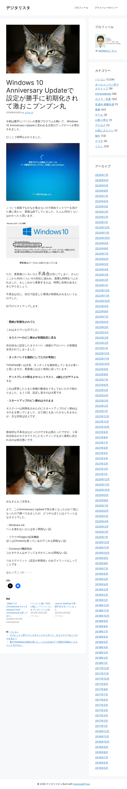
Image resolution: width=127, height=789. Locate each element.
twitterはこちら (107, 50)
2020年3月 (102, 526)
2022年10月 (102, 363)
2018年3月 (101, 652)
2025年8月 (101, 190)
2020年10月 (102, 489)
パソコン (14, 631)
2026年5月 (101, 185)
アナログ (100, 125)
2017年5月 (101, 705)
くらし (99, 146)
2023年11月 (102, 295)
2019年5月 (101, 579)
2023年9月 (102, 306)
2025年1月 (101, 222)
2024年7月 (101, 253)
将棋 (97, 109)
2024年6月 (102, 259)
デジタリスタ (18, 7)
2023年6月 (102, 322)
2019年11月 (102, 547)
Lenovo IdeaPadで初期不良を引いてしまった (65, 606)
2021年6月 (101, 447)
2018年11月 (102, 610)
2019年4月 (101, 584)
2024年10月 (102, 238)
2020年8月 (101, 500)
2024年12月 (102, 227)
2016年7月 (101, 757)
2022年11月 (102, 358)
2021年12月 (102, 416)
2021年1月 (101, 474)
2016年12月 (102, 731)
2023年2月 (101, 342)
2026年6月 (102, 180)
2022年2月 (101, 405)
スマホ (99, 141)
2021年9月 (101, 432)
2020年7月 (101, 505)
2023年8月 (101, 311)
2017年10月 (102, 678)
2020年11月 (102, 484)
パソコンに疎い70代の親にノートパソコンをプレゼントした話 (41, 606)
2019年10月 (102, 552)
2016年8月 (101, 752)
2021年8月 (101, 437)
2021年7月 (101, 442)
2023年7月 (101, 316)
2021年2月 (101, 468)
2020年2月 (101, 531)
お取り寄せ (101, 120)
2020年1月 (101, 537)
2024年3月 (102, 274)
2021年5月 (101, 453)
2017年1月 (101, 726)
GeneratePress (81, 784)
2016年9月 (101, 747)
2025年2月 (101, 217)
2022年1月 (101, 411)
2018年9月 (101, 621)
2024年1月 (101, 285)
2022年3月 (101, 400)
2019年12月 (102, 542)
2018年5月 (101, 642)
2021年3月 (101, 463)
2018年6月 (101, 636)
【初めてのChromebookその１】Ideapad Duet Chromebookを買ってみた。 (17, 609)
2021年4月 (101, 458)
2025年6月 (101, 201)
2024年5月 (101, 264)
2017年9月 (101, 684)
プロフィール (81, 7)
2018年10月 (102, 615)
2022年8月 (101, 374)
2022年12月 (102, 353)
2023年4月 (102, 332)
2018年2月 (101, 657)
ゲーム (99, 114)
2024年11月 (102, 232)
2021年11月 (102, 421)
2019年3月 (101, 589)
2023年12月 (102, 290)
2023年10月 (102, 301)
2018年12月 (102, 605)
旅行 (97, 135)
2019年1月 (101, 600)
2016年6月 (101, 762)
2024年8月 (101, 248)
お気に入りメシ (104, 130)
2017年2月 (101, 720)
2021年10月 (102, 426)
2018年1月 (101, 663)
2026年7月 (101, 175)
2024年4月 (102, 269)
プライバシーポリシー (106, 7)
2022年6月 (101, 384)
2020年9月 (102, 495)
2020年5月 (101, 516)
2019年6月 (101, 573)
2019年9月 (101, 558)
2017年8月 (101, 689)
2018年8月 (101, 626)
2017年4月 (101, 710)
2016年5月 (101, 768)
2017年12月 (102, 668)
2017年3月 (101, 715)
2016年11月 (102, 736)
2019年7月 (101, 568)
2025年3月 (101, 211)
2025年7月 (101, 196)
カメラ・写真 (103, 99)
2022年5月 (101, 390)
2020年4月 (102, 521)
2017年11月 (102, 673)
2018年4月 (101, 647)
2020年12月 (102, 479)
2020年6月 (102, 510)
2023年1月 (101, 348)
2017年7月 (101, 694)
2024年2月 (101, 280)
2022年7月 (101, 379)
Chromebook (103, 93)
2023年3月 (102, 337)
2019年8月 (101, 563)
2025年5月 (101, 206)
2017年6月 (101, 699)
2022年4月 (101, 395)
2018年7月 (101, 631)
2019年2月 (101, 594)
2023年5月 (101, 327)
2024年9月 (102, 243)
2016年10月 (102, 741)
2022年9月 (101, 369)
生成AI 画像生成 (104, 104)
